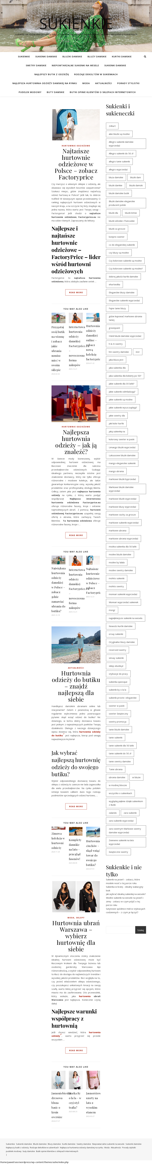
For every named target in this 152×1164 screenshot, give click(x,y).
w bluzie (136, 777)
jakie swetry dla (117, 415)
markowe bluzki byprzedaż (122, 479)
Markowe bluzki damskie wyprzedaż (121, 489)
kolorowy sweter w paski (121, 439)
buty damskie (55, 92)
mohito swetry (116, 586)
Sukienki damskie (46, 56)
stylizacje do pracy (118, 673)
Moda (86, 83)
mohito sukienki (116, 578)
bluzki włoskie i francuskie (122, 220)
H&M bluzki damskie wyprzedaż (125, 335)
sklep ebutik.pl (116, 665)
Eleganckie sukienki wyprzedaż (124, 300)
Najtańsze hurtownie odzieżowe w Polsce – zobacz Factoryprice (76, 164)
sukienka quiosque (118, 681)
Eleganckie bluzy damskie (121, 292)
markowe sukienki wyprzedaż (124, 522)
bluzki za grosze (117, 228)
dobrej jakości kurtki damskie (123, 276)
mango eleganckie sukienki (122, 463)
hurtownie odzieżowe (76, 145)
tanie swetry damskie (120, 761)
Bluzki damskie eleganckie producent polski (122, 203)
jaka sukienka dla (117, 367)
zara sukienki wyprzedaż (121, 820)
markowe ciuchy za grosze (122, 514)
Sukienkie (24, 56)
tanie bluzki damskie (119, 729)
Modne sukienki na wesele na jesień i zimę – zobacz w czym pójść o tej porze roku (124, 901)
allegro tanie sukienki (119, 161)
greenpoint (114, 327)
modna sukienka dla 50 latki (122, 546)
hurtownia (85, 996)
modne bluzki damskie (120, 554)
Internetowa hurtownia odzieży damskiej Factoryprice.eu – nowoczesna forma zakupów (79, 346)
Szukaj (140, 930)
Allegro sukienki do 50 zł (121, 153)
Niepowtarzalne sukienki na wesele (75, 65)
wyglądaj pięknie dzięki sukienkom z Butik (126, 803)
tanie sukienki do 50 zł (120, 753)
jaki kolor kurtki (116, 423)
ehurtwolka (114, 284)
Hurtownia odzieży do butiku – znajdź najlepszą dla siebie (76, 686)
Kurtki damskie (122, 56)
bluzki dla (113, 212)
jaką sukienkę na (117, 431)
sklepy (80, 917)
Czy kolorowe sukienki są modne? (126, 268)
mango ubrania (116, 471)
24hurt (112, 125)
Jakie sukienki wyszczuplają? (123, 407)
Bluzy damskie (97, 56)
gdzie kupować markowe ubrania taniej (125, 318)
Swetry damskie (36, 65)
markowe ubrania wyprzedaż (123, 538)
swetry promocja (117, 721)
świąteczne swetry (118, 851)
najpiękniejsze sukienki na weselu (125, 618)
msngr (112, 610)
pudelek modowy (30, 92)
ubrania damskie (117, 777)
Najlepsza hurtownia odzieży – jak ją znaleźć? (76, 441)
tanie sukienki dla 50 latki (121, 745)
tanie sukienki (115, 737)
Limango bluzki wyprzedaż (122, 447)
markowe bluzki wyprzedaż (122, 498)
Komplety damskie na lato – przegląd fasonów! (75, 849)
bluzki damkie (115, 185)
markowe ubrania (117, 530)
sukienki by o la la (117, 689)
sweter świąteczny (118, 713)
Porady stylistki (128, 83)
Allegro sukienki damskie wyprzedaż (121, 143)
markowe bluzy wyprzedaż (122, 506)
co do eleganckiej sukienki (122, 244)
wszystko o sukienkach (120, 793)
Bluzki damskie (72, 56)
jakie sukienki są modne (121, 399)
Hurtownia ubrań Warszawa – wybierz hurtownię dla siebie (76, 936)
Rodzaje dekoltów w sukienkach (96, 74)
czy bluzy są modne (119, 252)
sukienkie (76, 23)
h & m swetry (116, 343)
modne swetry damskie (121, 570)
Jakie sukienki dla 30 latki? (121, 383)
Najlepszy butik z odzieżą (51, 74)
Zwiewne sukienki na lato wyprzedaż (121, 842)
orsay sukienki (116, 633)
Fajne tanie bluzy (117, 308)
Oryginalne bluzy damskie (122, 642)
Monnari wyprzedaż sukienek (123, 602)
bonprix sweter (117, 236)
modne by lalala (117, 562)
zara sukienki (130, 812)
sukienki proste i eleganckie (123, 697)
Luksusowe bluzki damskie (122, 455)
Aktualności (103, 83)
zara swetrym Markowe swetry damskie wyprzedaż (125, 830)
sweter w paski (116, 705)
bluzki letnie (131, 212)
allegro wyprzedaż (118, 169)
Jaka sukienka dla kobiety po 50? (125, 375)
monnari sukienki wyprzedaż (123, 594)
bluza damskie (116, 177)
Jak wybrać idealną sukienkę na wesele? (126, 894)
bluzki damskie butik (119, 193)
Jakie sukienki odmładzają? (122, 391)
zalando (113, 812)
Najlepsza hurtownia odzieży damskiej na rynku (44, 83)
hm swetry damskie (119, 351)
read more (76, 292)
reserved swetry (117, 649)
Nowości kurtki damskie (121, 626)
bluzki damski (136, 185)
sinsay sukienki (116, 657)
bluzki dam (135, 177)
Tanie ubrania (115, 769)
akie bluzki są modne (119, 133)
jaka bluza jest (116, 359)
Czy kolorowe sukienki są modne (125, 260)
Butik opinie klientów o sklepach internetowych (103, 92)
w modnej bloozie (118, 785)
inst (138, 351)
